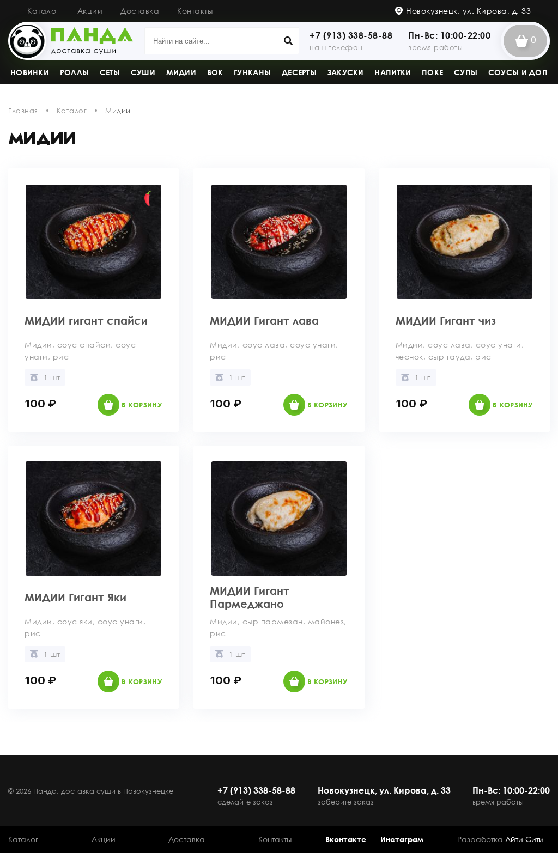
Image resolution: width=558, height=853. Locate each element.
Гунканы (252, 72)
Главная (23, 110)
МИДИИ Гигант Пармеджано (249, 597)
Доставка (139, 10)
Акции (90, 10)
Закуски (345, 72)
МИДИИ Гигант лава (264, 320)
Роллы (74, 72)
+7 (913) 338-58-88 (351, 35)
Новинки (29, 72)
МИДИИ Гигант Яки (75, 597)
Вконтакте (345, 839)
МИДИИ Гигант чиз (446, 320)
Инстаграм (401, 839)
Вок (215, 72)
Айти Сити (524, 839)
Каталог (43, 10)
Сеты (110, 72)
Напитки (392, 72)
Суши (143, 72)
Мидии (181, 72)
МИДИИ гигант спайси (86, 320)
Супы (465, 72)
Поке (432, 72)
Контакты (195, 10)
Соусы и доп (518, 72)
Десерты (299, 72)
